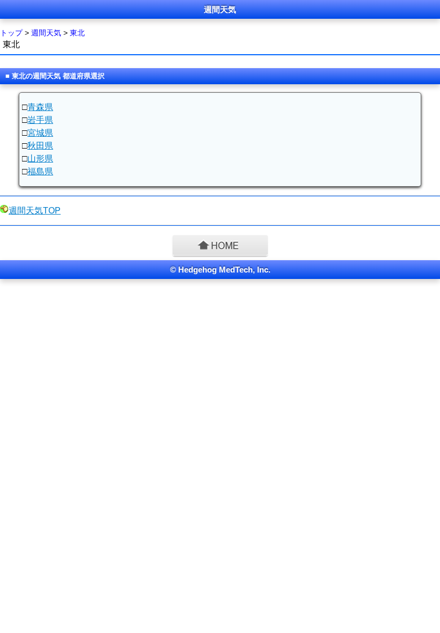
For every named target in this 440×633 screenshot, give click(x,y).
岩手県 (40, 119)
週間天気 (46, 32)
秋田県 (40, 145)
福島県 (40, 171)
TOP (35, 210)
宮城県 (40, 132)
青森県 (40, 107)
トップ (11, 32)
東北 (77, 32)
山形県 (40, 158)
